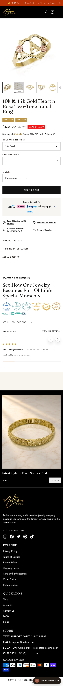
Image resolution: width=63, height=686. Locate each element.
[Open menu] (58, 12)
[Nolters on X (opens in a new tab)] (18, 537)
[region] (31, 51)
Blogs (6, 622)
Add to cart (31, 190)
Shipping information (31, 249)
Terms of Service (11, 557)
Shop (5, 599)
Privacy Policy (10, 551)
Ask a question (31, 257)
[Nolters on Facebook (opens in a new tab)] (12, 537)
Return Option (10, 585)
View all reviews (51, 331)
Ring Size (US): (11, 154)
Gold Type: (13, 140)
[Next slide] (58, 340)
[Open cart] (52, 12)
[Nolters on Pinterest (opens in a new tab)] (25, 537)
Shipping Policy (11, 568)
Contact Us (8, 610)
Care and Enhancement (15, 573)
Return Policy (10, 562)
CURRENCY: (10, 653)
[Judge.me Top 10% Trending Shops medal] (56, 306)
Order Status (9, 579)
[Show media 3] (30, 87)
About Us (8, 605)
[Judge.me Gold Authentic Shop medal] (36, 306)
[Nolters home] (9, 12)
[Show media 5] (52, 87)
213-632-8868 (38, 636)
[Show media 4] (41, 87)
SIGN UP (55, 480)
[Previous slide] (51, 340)
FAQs (6, 616)
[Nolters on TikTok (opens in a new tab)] (32, 537)
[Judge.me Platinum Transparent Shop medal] (16, 306)
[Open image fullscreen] (31, 51)
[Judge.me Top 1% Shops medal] (46, 306)
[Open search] (46, 12)
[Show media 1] (7, 87)
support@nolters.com (23, 642)
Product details (31, 240)
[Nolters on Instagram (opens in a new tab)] (5, 537)
